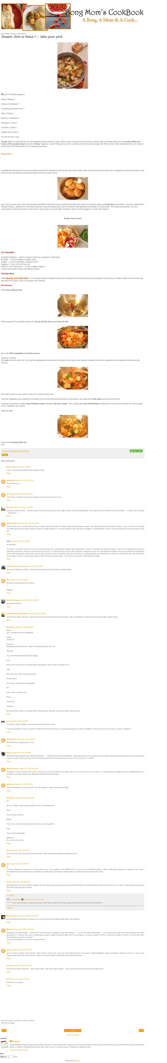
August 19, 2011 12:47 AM (32, 566)
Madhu (9, 753)
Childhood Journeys (14, 566)
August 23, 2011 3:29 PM (19, 864)
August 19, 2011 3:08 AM (19, 580)
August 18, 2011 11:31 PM (23, 507)
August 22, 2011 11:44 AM (19, 850)
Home (73, 1030)
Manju (9, 467)
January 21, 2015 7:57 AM (19, 979)
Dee (8, 580)
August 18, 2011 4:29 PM (21, 467)
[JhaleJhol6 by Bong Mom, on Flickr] (73, 317)
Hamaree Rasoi (12, 916)
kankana (10, 965)
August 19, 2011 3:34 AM (29, 600)
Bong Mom (16, 899)
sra (8, 721)
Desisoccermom (13, 523)
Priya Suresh (11, 739)
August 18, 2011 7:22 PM (24, 480)
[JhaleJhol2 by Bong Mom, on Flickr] (73, 200)
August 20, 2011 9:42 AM (29, 768)
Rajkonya (10, 929)
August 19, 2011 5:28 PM (26, 739)
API (8, 979)
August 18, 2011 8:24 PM (24, 494)
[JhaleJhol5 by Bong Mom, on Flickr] (73, 348)
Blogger (77, 1061)
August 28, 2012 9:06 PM (21, 882)
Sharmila (10, 507)
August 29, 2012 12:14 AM (24, 929)
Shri (8, 850)
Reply (9, 473)
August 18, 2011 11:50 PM (20, 541)
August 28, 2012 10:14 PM (33, 899)
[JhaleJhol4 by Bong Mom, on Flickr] (73, 390)
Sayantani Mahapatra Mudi (17, 613)
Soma (9, 882)
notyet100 (10, 480)
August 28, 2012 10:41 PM (28, 916)
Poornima (10, 494)
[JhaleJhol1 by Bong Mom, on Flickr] (73, 248)
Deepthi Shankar (13, 600)
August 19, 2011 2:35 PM (19, 721)
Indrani (9, 950)
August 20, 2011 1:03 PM (24, 784)
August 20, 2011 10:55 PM (24, 798)
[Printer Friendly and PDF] (136, 451)
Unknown (10, 784)
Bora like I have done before (17, 278)
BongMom (11, 627)
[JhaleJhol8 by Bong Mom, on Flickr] (73, 89)
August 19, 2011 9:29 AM (24, 627)
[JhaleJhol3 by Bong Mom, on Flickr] (73, 438)
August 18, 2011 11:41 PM (29, 523)
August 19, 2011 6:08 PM (22, 753)
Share (5, 455)
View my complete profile (19, 1050)
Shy (8, 864)
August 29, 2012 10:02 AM (22, 950)
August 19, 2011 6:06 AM (37, 613)
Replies (11, 895)
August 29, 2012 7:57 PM (23, 965)
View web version (72, 1035)
